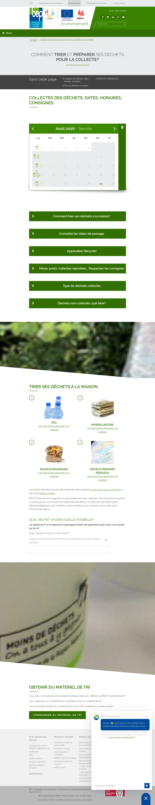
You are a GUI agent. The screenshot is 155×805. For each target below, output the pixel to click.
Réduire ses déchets (89, 737)
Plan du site (42, 800)
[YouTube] (123, 17)
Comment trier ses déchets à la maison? (81, 216)
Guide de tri (34, 752)
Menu (9, 33)
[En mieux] (64, 15)
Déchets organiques (37, 762)
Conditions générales (64, 800)
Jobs (117, 11)
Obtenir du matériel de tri (107, 79)
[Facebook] (103, 17)
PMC (31, 755)
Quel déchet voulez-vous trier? (49, 533)
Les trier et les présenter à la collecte (53, 426)
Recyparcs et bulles (63, 737)
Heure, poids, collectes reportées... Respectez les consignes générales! (81, 270)
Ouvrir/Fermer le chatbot (145, 799)
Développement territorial (97, 3)
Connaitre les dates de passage (81, 233)
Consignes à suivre (62, 749)
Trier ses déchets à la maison (76, 86)
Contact (123, 11)
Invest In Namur (119, 3)
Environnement (74, 3)
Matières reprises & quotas (65, 758)
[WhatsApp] (118, 17)
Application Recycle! (82, 251)
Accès (111, 11)
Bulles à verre (59, 767)
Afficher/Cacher (122, 127)
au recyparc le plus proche (105, 489)
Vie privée (77, 800)
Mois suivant (114, 129)
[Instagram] (108, 17)
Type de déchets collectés (82, 286)
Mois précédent (33, 129)
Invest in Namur (35, 792)
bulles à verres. (47, 493)
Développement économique (51, 3)
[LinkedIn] (113, 17)
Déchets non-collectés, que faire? (82, 303)
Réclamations (35, 774)
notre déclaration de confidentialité (121, 737)
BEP (31, 3)
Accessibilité (87, 800)
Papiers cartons (35, 758)
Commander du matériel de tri (57, 715)
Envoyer (147, 785)
